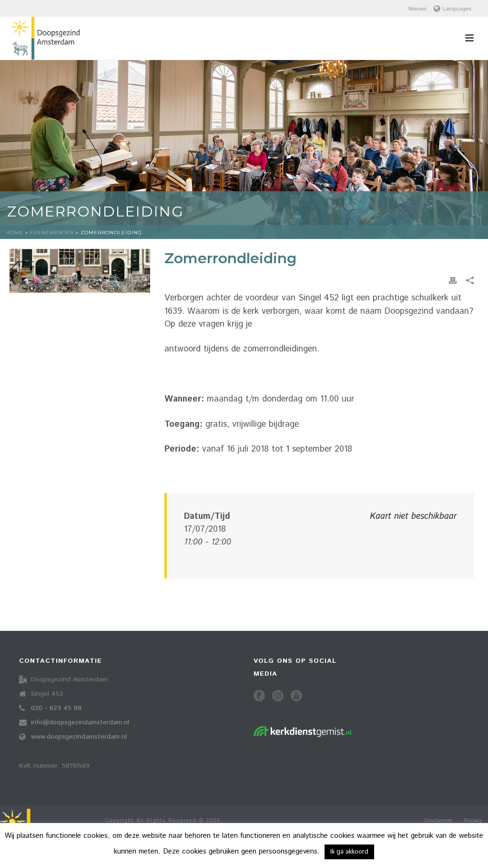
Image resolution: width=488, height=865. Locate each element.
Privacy (473, 820)
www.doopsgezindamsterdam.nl (79, 736)
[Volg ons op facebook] (259, 696)
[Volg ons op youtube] (296, 696)
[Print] (453, 280)
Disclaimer (438, 820)
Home (14, 232)
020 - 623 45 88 (56, 708)
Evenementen (52, 232)
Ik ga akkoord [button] (349, 851)
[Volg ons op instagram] (278, 696)
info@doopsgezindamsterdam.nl (80, 722)
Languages (457, 9)
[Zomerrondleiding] (80, 271)
